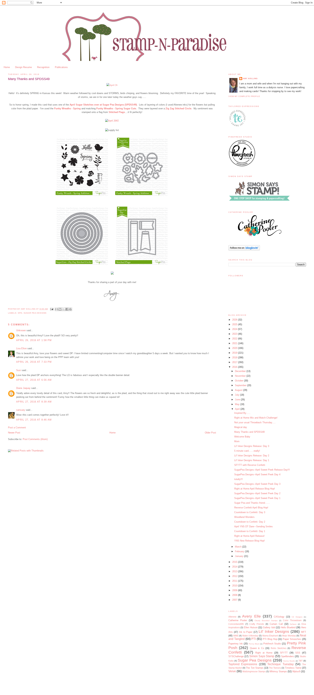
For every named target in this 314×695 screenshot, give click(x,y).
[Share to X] (63, 309)
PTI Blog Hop (270, 639)
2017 (235, 362)
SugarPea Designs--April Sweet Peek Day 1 (257, 498)
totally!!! (238, 479)
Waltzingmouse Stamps (254, 671)
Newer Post (14, 432)
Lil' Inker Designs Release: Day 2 (251, 455)
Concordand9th (236, 624)
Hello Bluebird (288, 627)
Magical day (240, 427)
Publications (61, 67)
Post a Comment (17, 427)
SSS (297, 652)
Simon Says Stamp (261, 656)
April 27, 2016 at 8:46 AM (34, 419)
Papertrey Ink (235, 643)
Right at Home (264, 652)
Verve (232, 671)
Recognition (43, 67)
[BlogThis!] (60, 309)
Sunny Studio (289, 661)
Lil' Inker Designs (274, 631)
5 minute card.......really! (247, 450)
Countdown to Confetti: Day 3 (249, 512)
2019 (235, 352)
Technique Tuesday (280, 664)
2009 (235, 590)
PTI (253, 638)
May (237, 404)
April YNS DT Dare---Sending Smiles (253, 526)
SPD (20, 313)
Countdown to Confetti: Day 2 (249, 521)
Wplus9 (296, 671)
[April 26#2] (112, 120)
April (237, 409)
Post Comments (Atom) (35, 439)
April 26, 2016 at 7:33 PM (34, 362)
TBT (301, 661)
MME (235, 635)
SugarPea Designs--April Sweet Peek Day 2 (257, 493)
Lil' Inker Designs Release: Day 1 (251, 460)
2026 (235, 319)
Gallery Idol (269, 627)
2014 (235, 566)
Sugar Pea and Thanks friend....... (252, 502)
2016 (235, 367)
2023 (235, 333)
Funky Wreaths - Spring (67, 108)
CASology (279, 616)
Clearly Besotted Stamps (266, 621)
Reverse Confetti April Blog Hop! (251, 507)
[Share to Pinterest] (70, 309)
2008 (235, 595)
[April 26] (112, 85)
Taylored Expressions (242, 664)
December (240, 371)
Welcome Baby (242, 436)
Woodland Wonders (244, 517)
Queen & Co (257, 648)
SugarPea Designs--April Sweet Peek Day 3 (257, 484)
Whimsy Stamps (278, 671)
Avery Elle (251, 616)
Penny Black (254, 644)
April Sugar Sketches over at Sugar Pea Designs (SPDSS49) (103, 104)
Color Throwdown (292, 620)
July (237, 394)
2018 (235, 357)
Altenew (232, 617)
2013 (235, 571)
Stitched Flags (117, 112)
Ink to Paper (246, 632)
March (238, 546)
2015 (235, 562)
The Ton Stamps (254, 667)
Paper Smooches (292, 639)
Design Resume (23, 67)
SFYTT (284, 652)
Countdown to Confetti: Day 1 (249, 531)
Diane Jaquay (23, 388)
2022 (235, 338)
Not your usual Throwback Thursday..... (255, 422)
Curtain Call (276, 624)
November (240, 376)
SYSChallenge (236, 656)
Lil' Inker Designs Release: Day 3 (251, 446)
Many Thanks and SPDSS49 (249, 432)
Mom (236, 441)
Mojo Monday (289, 635)
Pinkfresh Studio (272, 643)
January (239, 556)
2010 (235, 585)
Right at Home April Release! (249, 536)
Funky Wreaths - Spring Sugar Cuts (116, 108)
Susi (18, 370)
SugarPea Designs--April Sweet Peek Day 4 (257, 474)
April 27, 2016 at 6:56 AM (34, 380)
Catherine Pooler (237, 620)
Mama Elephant (270, 635)
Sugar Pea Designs (35, 313)
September (241, 385)
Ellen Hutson (250, 627)
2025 (235, 324)
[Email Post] (52, 309)
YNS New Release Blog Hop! (249, 540)
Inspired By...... (242, 413)
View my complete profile (244, 96)
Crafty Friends (256, 624)
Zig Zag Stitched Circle (178, 108)
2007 (235, 599)
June (238, 399)
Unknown (21, 330)
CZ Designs (297, 617)
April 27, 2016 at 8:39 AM (34, 401)
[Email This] (56, 309)
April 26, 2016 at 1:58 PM (34, 340)
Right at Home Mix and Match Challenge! (255, 417)
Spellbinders (287, 656)
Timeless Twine (293, 667)
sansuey (20, 410)
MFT (303, 632)
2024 (235, 329)
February (240, 551)
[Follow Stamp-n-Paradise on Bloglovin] (244, 249)
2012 (235, 576)
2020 (235, 348)
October (239, 380)
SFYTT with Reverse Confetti (249, 465)
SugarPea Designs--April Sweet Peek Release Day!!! (262, 469)
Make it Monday (250, 635)
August (239, 390)
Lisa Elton (21, 348)
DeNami (293, 624)
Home (7, 67)
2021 (235, 343)
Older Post (210, 432)
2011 (235, 581)
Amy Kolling (250, 78)
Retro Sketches (278, 648)
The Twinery (275, 668)
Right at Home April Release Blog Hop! (254, 488)
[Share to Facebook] (67, 309)
